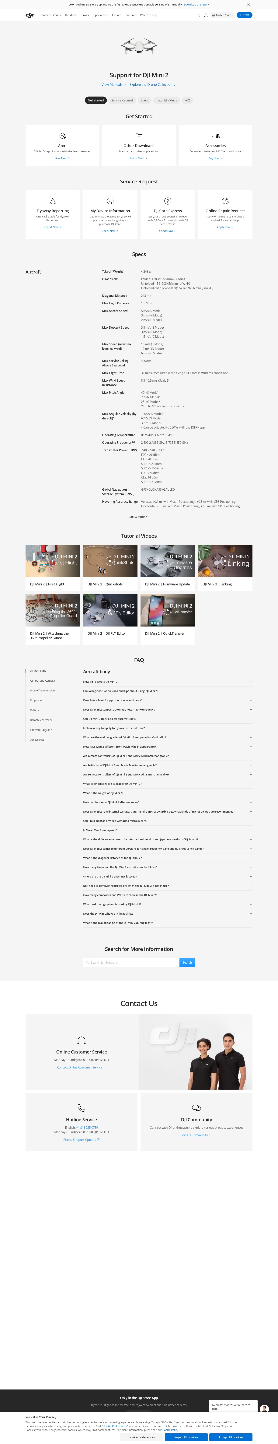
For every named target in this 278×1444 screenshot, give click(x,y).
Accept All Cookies (231, 1437)
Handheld (71, 15)
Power (85, 15)
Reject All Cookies (186, 1437)
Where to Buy (148, 15)
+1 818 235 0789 (87, 1127)
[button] (264, 1409)
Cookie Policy (170, 1430)
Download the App (195, 4)
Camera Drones (51, 15)
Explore (116, 15)
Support (131, 15)
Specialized (101, 15)
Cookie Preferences (115, 1426)
